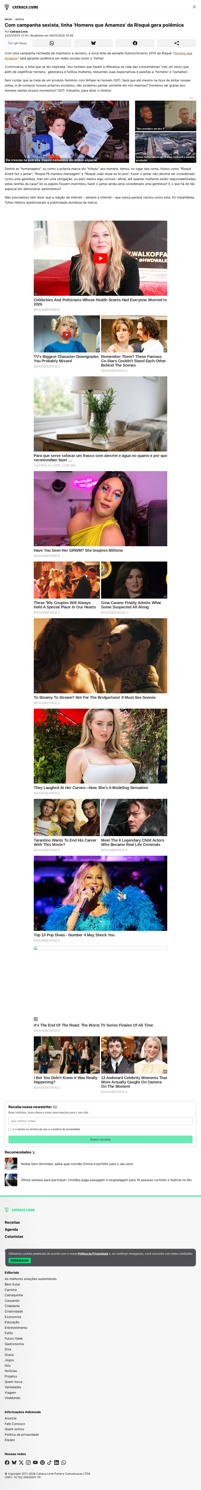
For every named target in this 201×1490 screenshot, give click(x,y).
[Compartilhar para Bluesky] (93, 43)
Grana (9, 1355)
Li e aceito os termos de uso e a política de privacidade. (47, 1129)
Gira (8, 1349)
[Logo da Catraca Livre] (21, 6)
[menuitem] (100, 1224)
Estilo (20, 19)
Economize (13, 1317)
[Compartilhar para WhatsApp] (51, 43)
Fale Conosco (15, 1424)
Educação (12, 1322)
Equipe (10, 1440)
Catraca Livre (19, 31)
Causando (12, 1300)
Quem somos (14, 1429)
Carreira (11, 1290)
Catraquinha (14, 1295)
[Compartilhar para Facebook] (135, 43)
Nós (8, 1365)
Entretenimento (16, 1328)
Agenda (11, 1229)
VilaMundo (12, 1398)
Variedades (13, 1387)
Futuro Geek (14, 1338)
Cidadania (12, 1306)
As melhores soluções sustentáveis (31, 1279)
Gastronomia (14, 1344)
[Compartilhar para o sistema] (176, 43)
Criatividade (14, 1311)
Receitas (12, 1222)
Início (8, 19)
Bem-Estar (12, 1284)
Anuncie (10, 1418)
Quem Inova (13, 1382)
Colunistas (14, 1236)
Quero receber (100, 1139)
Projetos (11, 1376)
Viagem (10, 1392)
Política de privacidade (22, 1434)
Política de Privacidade (93, 1253)
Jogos (9, 1360)
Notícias (11, 1371)
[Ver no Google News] (17, 43)
